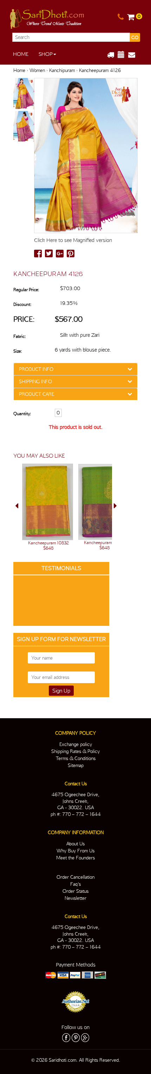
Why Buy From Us (75, 850)
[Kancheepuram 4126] (23, 94)
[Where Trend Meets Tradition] (47, 17)
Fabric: (19, 336)
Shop (46, 54)
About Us (75, 843)
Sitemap (76, 765)
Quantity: (22, 413)
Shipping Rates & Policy (75, 751)
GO (134, 37)
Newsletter (75, 898)
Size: (17, 351)
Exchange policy (75, 744)
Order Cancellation (75, 877)
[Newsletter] (134, 54)
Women (37, 70)
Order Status (75, 891)
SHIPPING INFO (35, 381)
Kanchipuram (62, 70)
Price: (24, 319)
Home (20, 54)
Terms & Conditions (76, 758)
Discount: (22, 304)
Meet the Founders (75, 857)
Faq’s (75, 884)
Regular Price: (26, 289)
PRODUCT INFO (36, 369)
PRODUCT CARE (36, 394)
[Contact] (121, 17)
